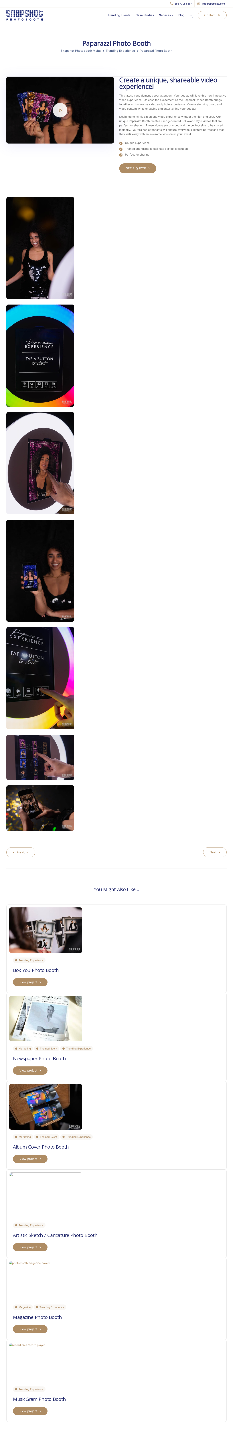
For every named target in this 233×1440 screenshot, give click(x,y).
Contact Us (212, 15)
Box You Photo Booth (36, 970)
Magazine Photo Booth (37, 1317)
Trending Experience (31, 960)
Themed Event (48, 1048)
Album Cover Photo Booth (41, 1146)
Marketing (25, 1048)
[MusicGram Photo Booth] (27, 1345)
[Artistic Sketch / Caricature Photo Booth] (45, 1195)
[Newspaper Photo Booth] (45, 1018)
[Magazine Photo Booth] (29, 1263)
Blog (181, 15)
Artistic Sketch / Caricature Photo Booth (55, 1235)
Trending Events (119, 15)
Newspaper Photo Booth (39, 1058)
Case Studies (145, 15)
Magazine (25, 1307)
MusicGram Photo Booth (39, 1399)
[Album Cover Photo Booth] (45, 1106)
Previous (23, 852)
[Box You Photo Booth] (45, 930)
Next (213, 852)
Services (165, 15)
